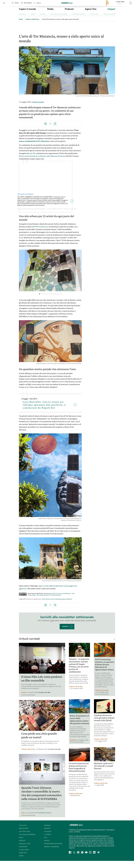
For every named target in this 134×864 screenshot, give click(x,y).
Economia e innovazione (59, 14)
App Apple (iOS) (24, 831)
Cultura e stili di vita (28, 749)
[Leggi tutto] (113, 639)
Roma (48, 599)
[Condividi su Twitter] (50, 124)
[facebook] (70, 852)
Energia (42, 14)
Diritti (33, 14)
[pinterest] (78, 852)
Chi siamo (47, 831)
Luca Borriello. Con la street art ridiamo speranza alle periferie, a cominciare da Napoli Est (44, 404)
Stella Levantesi (38, 102)
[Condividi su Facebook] (45, 124)
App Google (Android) (27, 834)
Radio (50, 9)
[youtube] (86, 852)
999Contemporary (41, 227)
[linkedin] (94, 852)
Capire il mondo (27, 9)
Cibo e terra (94, 14)
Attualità (22, 825)
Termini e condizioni (51, 847)
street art (69, 599)
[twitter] (74, 852)
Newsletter (28, 3)
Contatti (47, 828)
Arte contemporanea (58, 599)
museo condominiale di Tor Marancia (34, 141)
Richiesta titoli (25, 844)
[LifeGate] (67, 3)
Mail (45, 838)
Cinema (23, 692)
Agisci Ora (90, 9)
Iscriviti (65, 626)
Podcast (69, 9)
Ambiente (22, 14)
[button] (79, 271)
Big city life (31, 153)
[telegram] (98, 852)
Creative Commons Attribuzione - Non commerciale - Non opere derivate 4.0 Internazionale (51, 594)
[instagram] (90, 852)
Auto (23, 813)
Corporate (23, 847)
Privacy (47, 841)
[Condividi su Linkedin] (55, 124)
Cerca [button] (38, 3)
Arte (43, 599)
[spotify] (82, 852)
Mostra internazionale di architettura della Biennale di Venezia (42, 156)
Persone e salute (109, 14)
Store (17, 3)
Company (47, 825)
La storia (47, 834)
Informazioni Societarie (53, 844)
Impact (111, 9)
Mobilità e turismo (79, 14)
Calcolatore (24, 850)
